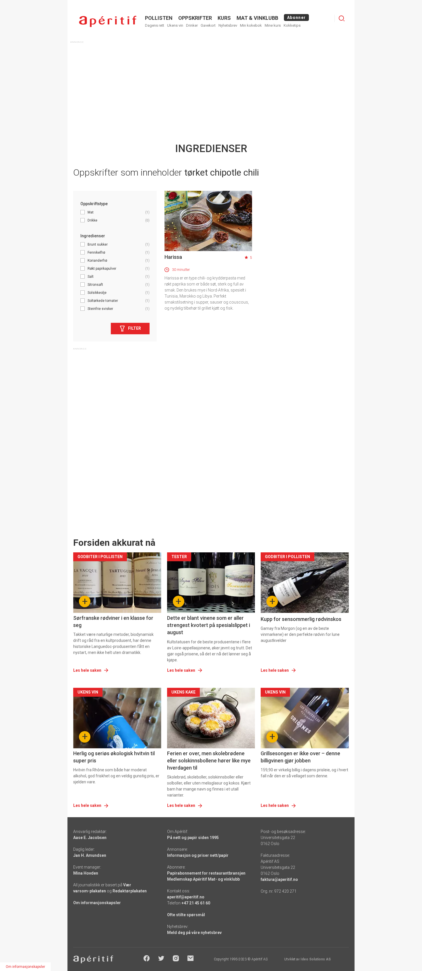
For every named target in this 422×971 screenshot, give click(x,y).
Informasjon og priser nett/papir (198, 855)
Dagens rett (154, 25)
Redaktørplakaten (130, 891)
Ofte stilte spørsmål (186, 914)
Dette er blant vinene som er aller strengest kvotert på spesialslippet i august (208, 625)
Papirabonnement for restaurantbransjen (206, 873)
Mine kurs (273, 25)
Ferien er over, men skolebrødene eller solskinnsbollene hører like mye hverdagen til (209, 760)
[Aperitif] (107, 21)
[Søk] (341, 18)
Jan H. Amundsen (89, 855)
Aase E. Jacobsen (90, 837)
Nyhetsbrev (227, 25)
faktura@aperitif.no (279, 879)
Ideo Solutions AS (316, 959)
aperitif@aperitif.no (185, 897)
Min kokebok (251, 25)
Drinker (192, 25)
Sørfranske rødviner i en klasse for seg (113, 621)
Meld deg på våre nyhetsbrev (194, 932)
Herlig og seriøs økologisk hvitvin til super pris (114, 757)
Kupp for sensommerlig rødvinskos (301, 619)
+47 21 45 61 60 (195, 903)
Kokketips (292, 25)
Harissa (173, 257)
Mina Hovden (85, 873)
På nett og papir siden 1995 (193, 837)
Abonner (296, 17)
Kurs (224, 18)
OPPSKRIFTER (195, 18)
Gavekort (208, 25)
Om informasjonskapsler (97, 902)
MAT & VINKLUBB (257, 18)
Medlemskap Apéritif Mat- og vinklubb (203, 879)
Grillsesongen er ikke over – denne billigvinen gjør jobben (300, 757)
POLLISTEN (159, 18)
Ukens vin (175, 25)
